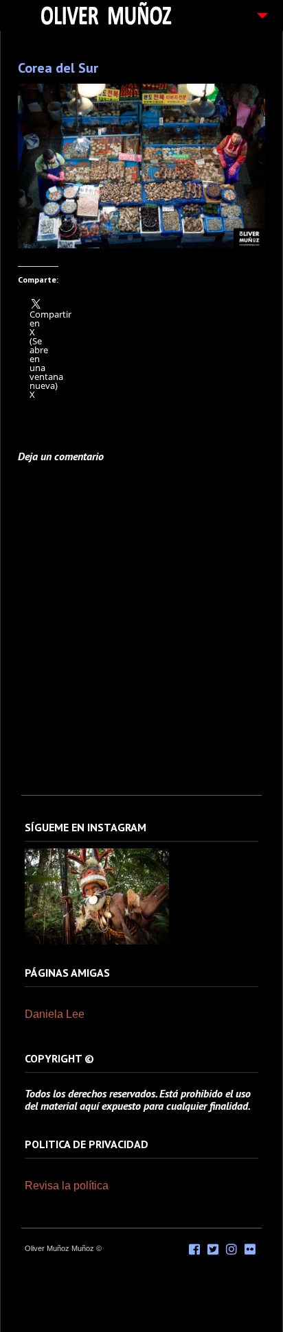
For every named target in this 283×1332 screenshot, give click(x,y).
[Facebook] (194, 1250)
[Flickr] (250, 1250)
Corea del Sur (58, 68)
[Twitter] (213, 1250)
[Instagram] (97, 942)
